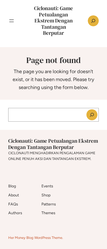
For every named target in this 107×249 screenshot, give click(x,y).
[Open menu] (11, 21)
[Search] (91, 114)
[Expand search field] (93, 20)
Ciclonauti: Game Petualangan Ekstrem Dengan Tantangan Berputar (53, 20)
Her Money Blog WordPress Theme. (35, 238)
